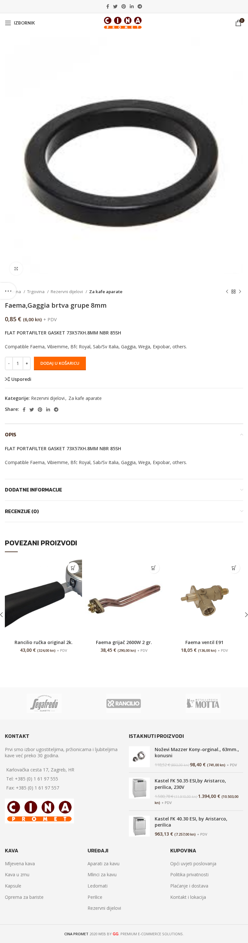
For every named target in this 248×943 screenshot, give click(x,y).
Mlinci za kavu (102, 874)
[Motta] (203, 703)
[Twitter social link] (115, 6)
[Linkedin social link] (132, 6)
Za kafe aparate (105, 291)
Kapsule (13, 886)
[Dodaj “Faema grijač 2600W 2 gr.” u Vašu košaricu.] (154, 567)
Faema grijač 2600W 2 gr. (124, 642)
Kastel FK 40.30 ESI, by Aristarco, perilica (191, 822)
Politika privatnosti (189, 874)
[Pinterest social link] (123, 6)
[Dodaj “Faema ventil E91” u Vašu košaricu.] (234, 567)
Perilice (95, 897)
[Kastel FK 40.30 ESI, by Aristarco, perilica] (139, 826)
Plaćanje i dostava (189, 886)
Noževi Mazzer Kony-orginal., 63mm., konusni (197, 752)
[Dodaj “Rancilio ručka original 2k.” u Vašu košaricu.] (73, 567)
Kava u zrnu (17, 874)
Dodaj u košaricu (59, 363)
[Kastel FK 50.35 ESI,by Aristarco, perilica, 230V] (139, 791)
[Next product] (240, 292)
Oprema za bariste (24, 897)
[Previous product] (227, 292)
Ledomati (98, 886)
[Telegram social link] (140, 6)
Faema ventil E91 (204, 642)
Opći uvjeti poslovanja (193, 863)
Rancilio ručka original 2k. (44, 642)
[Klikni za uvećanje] (16, 268)
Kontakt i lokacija (188, 897)
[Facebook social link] (107, 6)
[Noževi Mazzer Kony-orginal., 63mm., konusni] (139, 757)
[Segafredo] (44, 703)
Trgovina (36, 291)
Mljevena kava (20, 863)
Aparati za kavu (103, 863)
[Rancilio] (123, 703)
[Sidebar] (8, 291)
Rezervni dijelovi (67, 291)
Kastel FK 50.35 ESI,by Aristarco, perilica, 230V (190, 784)
